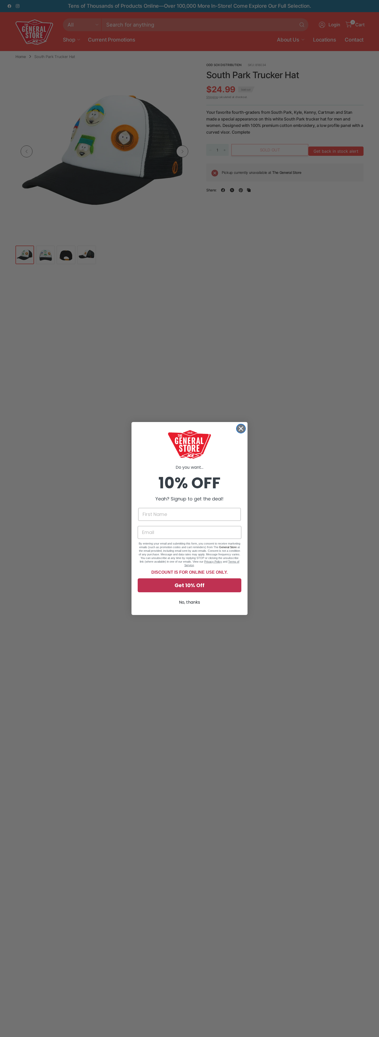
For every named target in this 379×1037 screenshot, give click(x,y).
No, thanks (189, 602)
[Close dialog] (240, 428)
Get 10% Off (189, 585)
